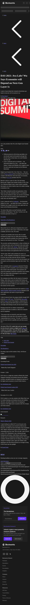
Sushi (6, 301)
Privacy (4, 595)
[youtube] (4, 554)
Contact (4, 581)
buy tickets (3, 384)
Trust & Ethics (5, 592)
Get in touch (18, 538)
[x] (10, 554)
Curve (11, 299)
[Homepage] (8, 3)
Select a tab (3, 463)
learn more (8, 384)
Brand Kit (4, 584)
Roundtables (5, 568)
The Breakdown (5, 348)
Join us (24, 328)
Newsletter (3, 216)
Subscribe (22, 518)
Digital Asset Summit (9, 342)
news (5, 43)
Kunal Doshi (5, 447)
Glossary (4, 600)
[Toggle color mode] (27, 3)
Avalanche (15, 201)
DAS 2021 (6, 340)
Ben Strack (5, 96)
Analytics (4, 570)
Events (4, 565)
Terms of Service (6, 598)
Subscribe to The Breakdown (8, 220)
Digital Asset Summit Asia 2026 (8, 364)
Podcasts (4, 560)
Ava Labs (9, 177)
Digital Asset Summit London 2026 (9, 387)
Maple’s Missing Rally (6, 421)
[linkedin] (7, 554)
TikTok (15, 247)
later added (24, 299)
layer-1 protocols (9, 174)
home (5, 15)
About (3, 576)
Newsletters (5, 563)
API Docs (4, 590)
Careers (4, 579)
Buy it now (13, 333)
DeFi (5, 71)
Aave (6, 299)
